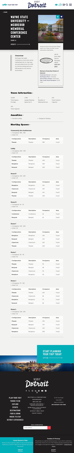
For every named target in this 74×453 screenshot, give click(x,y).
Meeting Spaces (20, 125)
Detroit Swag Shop (37, 411)
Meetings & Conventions (37, 397)
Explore (15, 404)
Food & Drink (15, 413)
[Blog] (64, 5)
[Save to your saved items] (61, 17)
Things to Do (15, 401)
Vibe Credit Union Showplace (48, 80)
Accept (53, 450)
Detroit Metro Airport (46, 78)
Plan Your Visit (15, 398)
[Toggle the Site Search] (67, 5)
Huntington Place (45, 76)
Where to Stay (15, 416)
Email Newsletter (37, 424)
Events (15, 407)
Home (5, 12)
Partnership (37, 399)
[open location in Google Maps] (46, 60)
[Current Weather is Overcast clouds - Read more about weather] (60, 4)
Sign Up (20, 450)
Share (13, 40)
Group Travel (37, 413)
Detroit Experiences (15, 420)
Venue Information (21, 93)
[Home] (37, 4)
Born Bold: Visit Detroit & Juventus (37, 408)
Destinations (15, 410)
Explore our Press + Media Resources (37, 404)
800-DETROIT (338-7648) (59, 404)
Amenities (16, 115)
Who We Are (37, 401)
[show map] (58, 17)
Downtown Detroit (45, 75)
